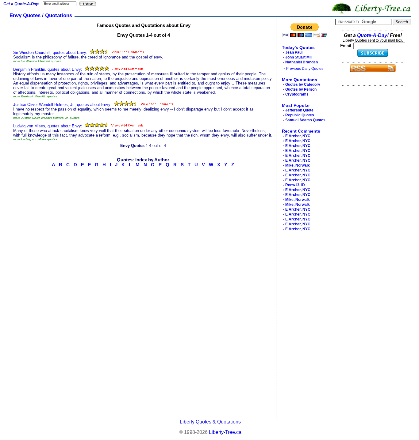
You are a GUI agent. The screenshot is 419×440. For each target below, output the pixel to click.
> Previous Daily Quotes (303, 68)
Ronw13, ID (295, 185)
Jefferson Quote (299, 110)
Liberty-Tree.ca (225, 432)
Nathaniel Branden (301, 62)
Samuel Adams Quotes (305, 120)
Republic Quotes (299, 115)
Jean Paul (293, 52)
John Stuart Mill (298, 57)
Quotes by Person (301, 89)
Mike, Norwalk (297, 165)
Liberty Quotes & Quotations (210, 421)
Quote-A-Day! (373, 35)
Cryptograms (297, 94)
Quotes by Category (302, 84)
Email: (346, 45)
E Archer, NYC (297, 136)
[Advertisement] (302, 326)
